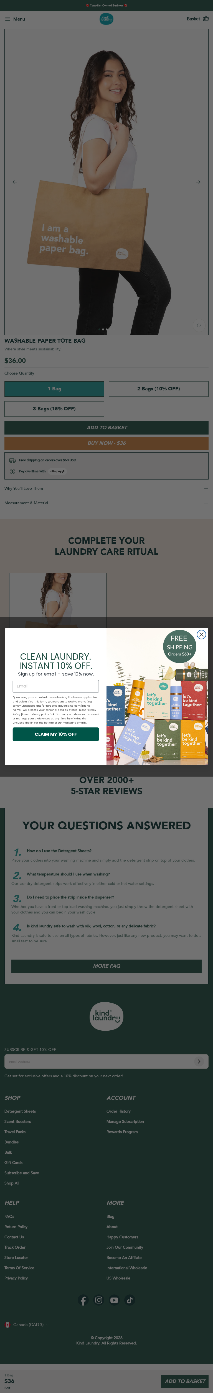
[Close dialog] (201, 634)
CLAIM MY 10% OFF (56, 734)
